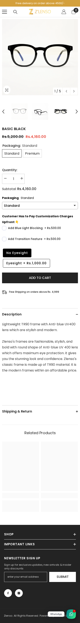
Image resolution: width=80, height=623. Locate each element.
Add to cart (40, 277)
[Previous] (66, 91)
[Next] (74, 91)
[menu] (4, 11)
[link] (20, 495)
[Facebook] (8, 593)
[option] (40, 57)
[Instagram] (19, 593)
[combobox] (40, 327)
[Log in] (64, 11)
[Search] (15, 11)
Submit (63, 576)
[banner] (40, 347)
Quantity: (9, 170)
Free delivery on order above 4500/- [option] (40, 3)
